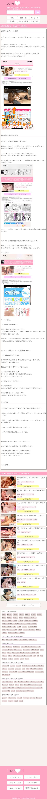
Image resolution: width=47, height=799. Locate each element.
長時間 (16, 701)
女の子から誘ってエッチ (18, 652)
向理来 (20, 617)
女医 (41, 688)
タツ (15, 626)
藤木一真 (15, 617)
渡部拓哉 (22, 632)
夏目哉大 (9, 617)
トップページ (9, 37)
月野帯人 (24, 626)
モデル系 (11, 684)
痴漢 (31, 655)
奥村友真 (21, 620)
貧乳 (9, 688)
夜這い (42, 649)
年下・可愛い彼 (6, 675)
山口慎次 (4, 632)
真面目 (29, 684)
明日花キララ (30, 691)
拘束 (14, 655)
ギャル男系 (11, 668)
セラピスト (5, 671)
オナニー (28, 652)
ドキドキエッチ (33, 639)
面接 (35, 655)
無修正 (8, 652)
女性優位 (4, 655)
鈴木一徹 (33, 614)
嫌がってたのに (23, 639)
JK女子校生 (18, 688)
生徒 (35, 668)
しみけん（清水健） (7, 626)
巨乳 (15, 681)
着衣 (38, 652)
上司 (23, 668)
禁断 (3, 639)
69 (27, 655)
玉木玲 (19, 626)
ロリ (21, 684)
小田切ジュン (28, 620)
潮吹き (33, 652)
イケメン (12, 665)
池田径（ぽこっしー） (7, 629)
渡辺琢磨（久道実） (13, 632)
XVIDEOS (25, 698)
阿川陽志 (21, 614)
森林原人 (38, 629)
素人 (13, 688)
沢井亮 (28, 623)
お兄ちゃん (18, 668)
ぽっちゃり (33, 681)
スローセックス (18, 649)
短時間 (21, 701)
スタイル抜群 (9, 681)
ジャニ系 (18, 665)
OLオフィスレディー (28, 688)
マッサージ (8, 646)
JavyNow (10, 701)
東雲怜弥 (39, 614)
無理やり (16, 639)
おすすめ (4, 698)
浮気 (7, 639)
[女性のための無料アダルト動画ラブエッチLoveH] (15, 5)
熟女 (25, 684)
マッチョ (34, 665)
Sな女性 (40, 684)
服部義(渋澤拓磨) (32, 626)
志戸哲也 (34, 623)
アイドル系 (5, 684)
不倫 (11, 639)
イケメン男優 (5, 665)
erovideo (32, 698)
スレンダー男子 (13, 671)
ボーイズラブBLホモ (7, 649)
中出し (3, 652)
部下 (27, 668)
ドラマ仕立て (16, 646)
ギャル (34, 684)
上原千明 (15, 614)
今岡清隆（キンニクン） (30, 617)
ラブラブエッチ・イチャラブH (28, 646)
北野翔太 (27, 614)
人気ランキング (12, 698)
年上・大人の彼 (39, 671)
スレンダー (40, 681)
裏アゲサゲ (39, 698)
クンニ (18, 655)
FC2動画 (19, 698)
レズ (3, 646)
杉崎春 (3, 617)
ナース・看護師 (6, 691)
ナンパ (22, 659)
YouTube (4, 701)
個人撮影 (4, 659)
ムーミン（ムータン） (29, 629)
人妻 (3, 681)
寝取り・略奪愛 (35, 649)
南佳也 (20, 629)
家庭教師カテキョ (20, 691)
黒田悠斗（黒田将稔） (7, 623)
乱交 (41, 655)
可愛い (17, 684)
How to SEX (26, 649)
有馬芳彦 (9, 614)
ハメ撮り (10, 659)
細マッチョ (40, 665)
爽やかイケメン (26, 665)
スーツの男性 (22, 671)
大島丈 (15, 620)
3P (38, 655)
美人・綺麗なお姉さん (23, 681)
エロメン (40, 668)
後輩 (31, 668)
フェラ (23, 655)
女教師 (13, 691)
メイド (36, 688)
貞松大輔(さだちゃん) (20, 623)
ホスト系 (4, 668)
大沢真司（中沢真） (7, 620)
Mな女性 (4, 688)
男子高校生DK (30, 671)
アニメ (26, 659)
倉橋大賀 (35, 620)
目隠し (9, 655)
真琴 (16, 629)
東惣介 (3, 614)
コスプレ (16, 659)
